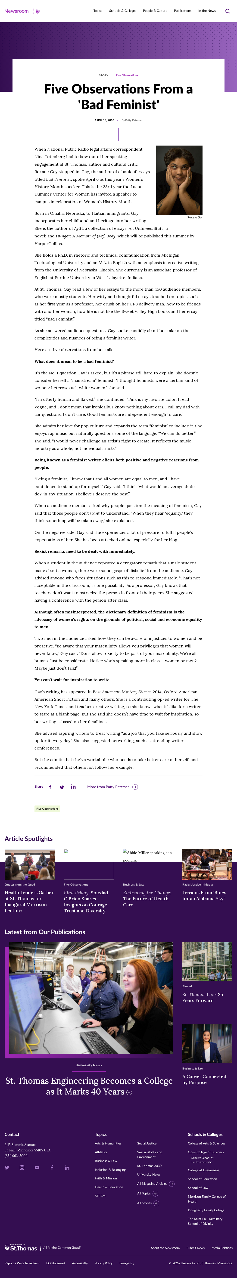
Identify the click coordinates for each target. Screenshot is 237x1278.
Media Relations (222, 1248)
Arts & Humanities (108, 1143)
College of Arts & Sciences (206, 1143)
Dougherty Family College (206, 1210)
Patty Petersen (134, 120)
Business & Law (106, 1161)
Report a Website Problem (22, 1263)
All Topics (144, 1193)
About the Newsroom (165, 1248)
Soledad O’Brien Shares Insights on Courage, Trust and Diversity (86, 901)
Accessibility (80, 1263)
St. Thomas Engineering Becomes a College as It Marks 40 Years (89, 1086)
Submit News (196, 1248)
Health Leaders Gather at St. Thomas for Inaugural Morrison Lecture (29, 901)
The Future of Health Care (147, 898)
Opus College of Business (206, 1157)
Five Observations (127, 75)
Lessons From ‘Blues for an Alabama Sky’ (204, 895)
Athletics (101, 1152)
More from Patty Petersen (108, 787)
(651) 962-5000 (16, 1156)
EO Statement (55, 1263)
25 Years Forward (202, 997)
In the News (207, 10)
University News (148, 1174)
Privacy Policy (103, 1263)
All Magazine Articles (152, 1183)
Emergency (126, 1263)
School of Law (198, 1188)
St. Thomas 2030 (149, 1166)
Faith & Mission (106, 1178)
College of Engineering (203, 1170)
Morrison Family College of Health (207, 1199)
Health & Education (109, 1187)
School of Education (202, 1179)
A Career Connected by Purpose (204, 1079)
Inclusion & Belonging (110, 1170)
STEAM (100, 1196)
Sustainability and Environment (149, 1155)
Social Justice (146, 1143)
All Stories (144, 1203)
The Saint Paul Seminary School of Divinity (205, 1221)
